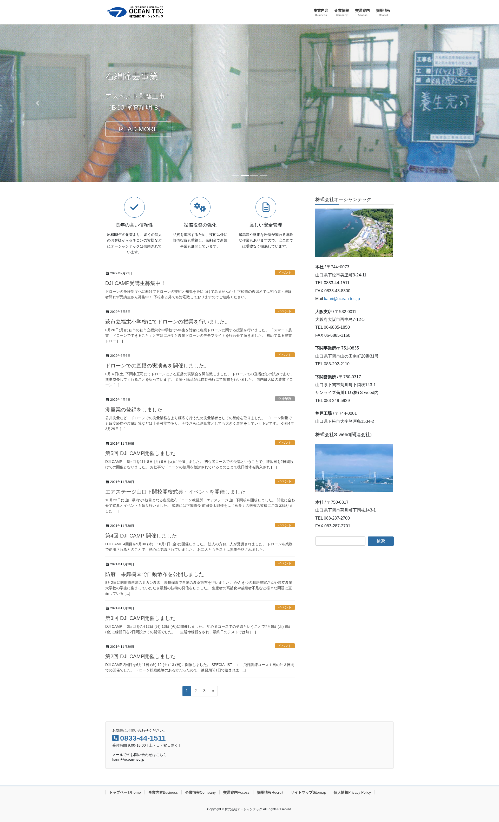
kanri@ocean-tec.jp (342, 298)
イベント (285, 273)
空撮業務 (285, 399)
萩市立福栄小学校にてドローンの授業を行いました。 (167, 322)
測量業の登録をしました (133, 409)
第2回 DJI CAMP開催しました (140, 656)
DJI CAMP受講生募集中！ (135, 283)
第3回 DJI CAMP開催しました (140, 618)
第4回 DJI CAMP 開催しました (141, 536)
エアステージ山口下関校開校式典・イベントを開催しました (175, 492)
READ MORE (138, 129)
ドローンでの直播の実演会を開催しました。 (157, 365)
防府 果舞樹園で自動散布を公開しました (154, 574)
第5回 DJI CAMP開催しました (140, 453)
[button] (37, 103)
